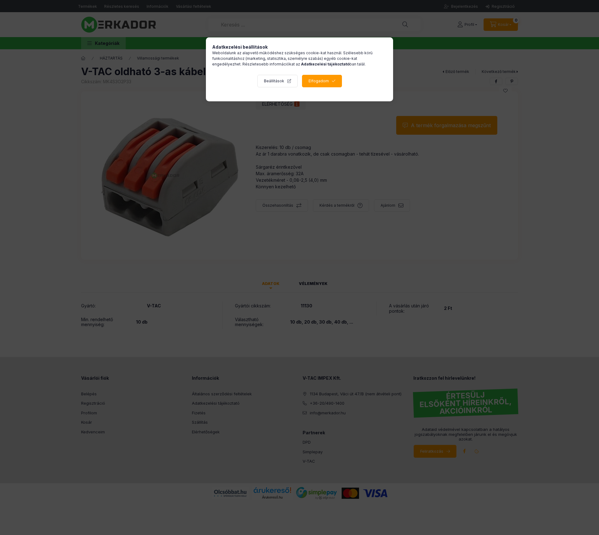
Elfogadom (319, 81)
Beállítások (274, 81)
